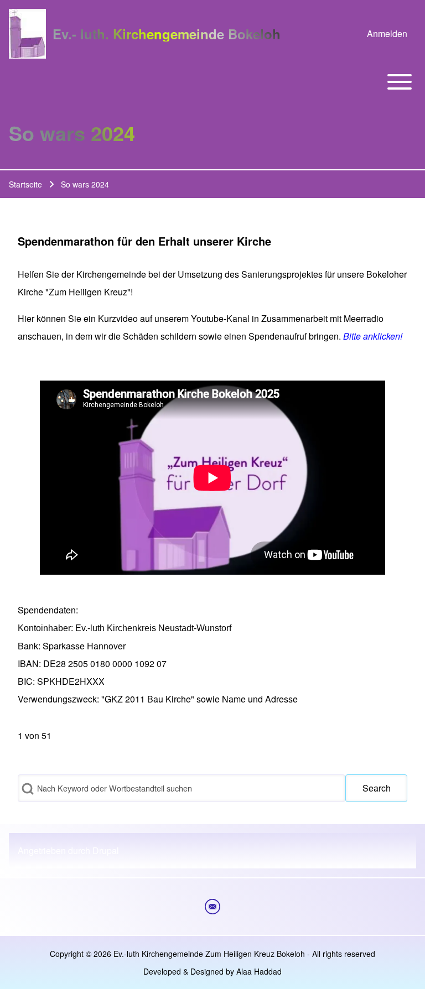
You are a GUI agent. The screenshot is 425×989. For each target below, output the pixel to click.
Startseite (25, 184)
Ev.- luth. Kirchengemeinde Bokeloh (167, 33)
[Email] (212, 906)
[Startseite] (27, 34)
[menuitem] (387, 33)
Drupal (105, 850)
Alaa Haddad (259, 971)
